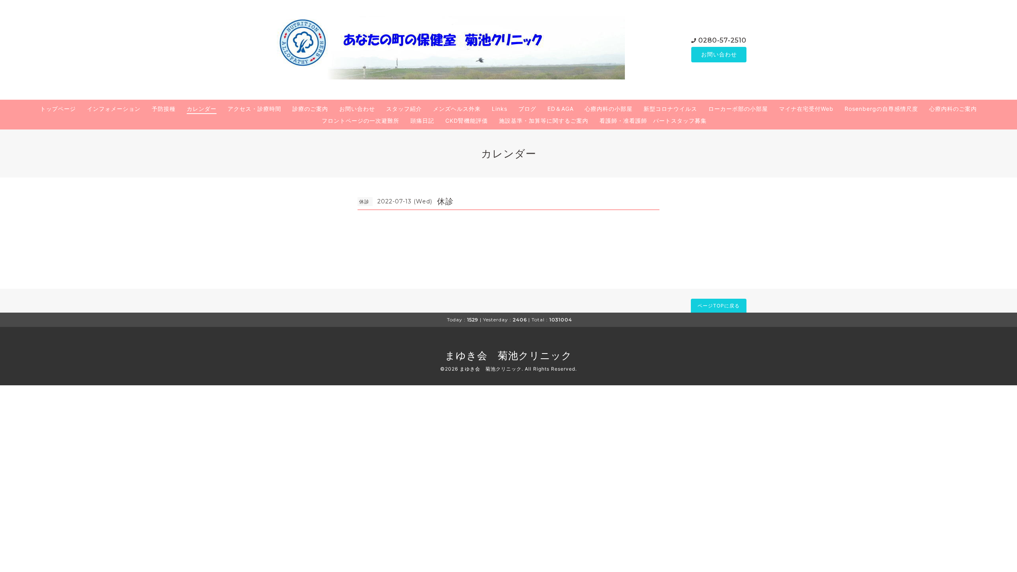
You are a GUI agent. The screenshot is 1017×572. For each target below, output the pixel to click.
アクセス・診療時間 (254, 108)
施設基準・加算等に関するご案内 (543, 120)
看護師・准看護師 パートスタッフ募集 (653, 120)
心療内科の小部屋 (608, 108)
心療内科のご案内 (953, 108)
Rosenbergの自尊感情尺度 (881, 108)
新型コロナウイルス (670, 108)
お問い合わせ (719, 54)
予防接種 (164, 108)
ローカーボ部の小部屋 (738, 108)
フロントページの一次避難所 (360, 120)
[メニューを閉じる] (508, 286)
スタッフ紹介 (404, 108)
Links (499, 108)
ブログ (527, 108)
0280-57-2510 (722, 40)
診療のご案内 (310, 108)
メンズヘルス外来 (457, 108)
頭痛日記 (422, 120)
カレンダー (202, 108)
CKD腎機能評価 (466, 120)
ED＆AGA (560, 108)
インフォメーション (114, 108)
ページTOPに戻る (719, 306)
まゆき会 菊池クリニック (508, 355)
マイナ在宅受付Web (806, 108)
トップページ (58, 108)
